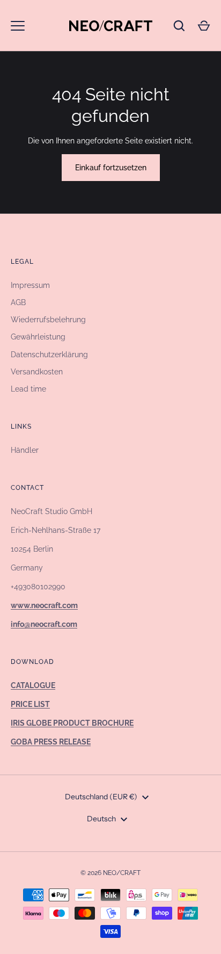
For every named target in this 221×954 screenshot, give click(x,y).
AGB (18, 302)
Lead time (28, 389)
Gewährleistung (38, 337)
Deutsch (101, 818)
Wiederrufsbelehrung (48, 319)
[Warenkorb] (204, 26)
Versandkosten (37, 371)
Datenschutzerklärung (49, 354)
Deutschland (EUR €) (101, 796)
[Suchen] (179, 26)
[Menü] (18, 26)
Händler (25, 450)
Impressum (30, 285)
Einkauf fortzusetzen (110, 167)
